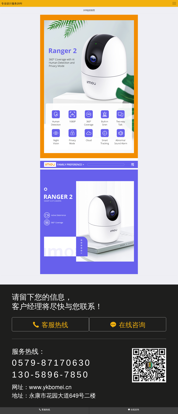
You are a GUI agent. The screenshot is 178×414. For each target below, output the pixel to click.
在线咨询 (132, 324)
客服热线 (55, 324)
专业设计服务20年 (11, 3)
